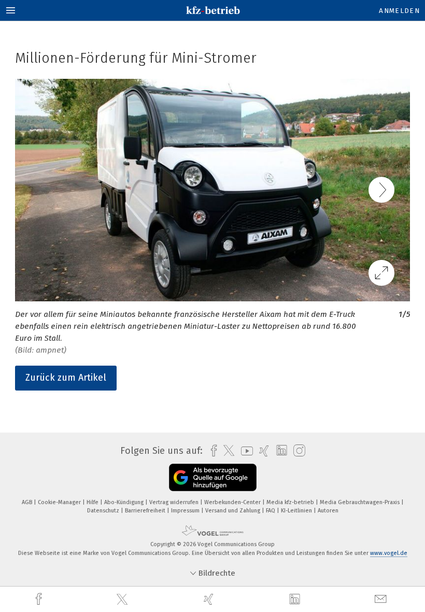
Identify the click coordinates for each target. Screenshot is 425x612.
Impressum (186, 510)
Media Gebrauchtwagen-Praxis (360, 502)
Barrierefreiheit (146, 510)
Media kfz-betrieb (291, 502)
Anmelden (399, 10)
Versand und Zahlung (233, 510)
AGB (28, 502)
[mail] (382, 599)
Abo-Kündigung (124, 502)
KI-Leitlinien (297, 510)
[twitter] (123, 599)
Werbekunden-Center (233, 502)
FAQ (271, 510)
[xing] (210, 599)
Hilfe (93, 502)
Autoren (328, 510)
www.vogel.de (388, 553)
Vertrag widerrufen (174, 502)
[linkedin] (296, 599)
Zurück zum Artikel (65, 377)
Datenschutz (104, 510)
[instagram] (296, 450)
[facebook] (40, 599)
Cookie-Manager (60, 502)
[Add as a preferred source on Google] (213, 477)
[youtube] (244, 450)
